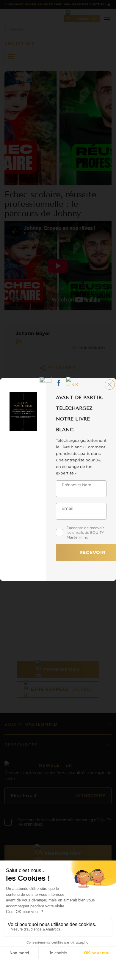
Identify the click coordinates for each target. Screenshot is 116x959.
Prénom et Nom (76, 484)
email (67, 508)
